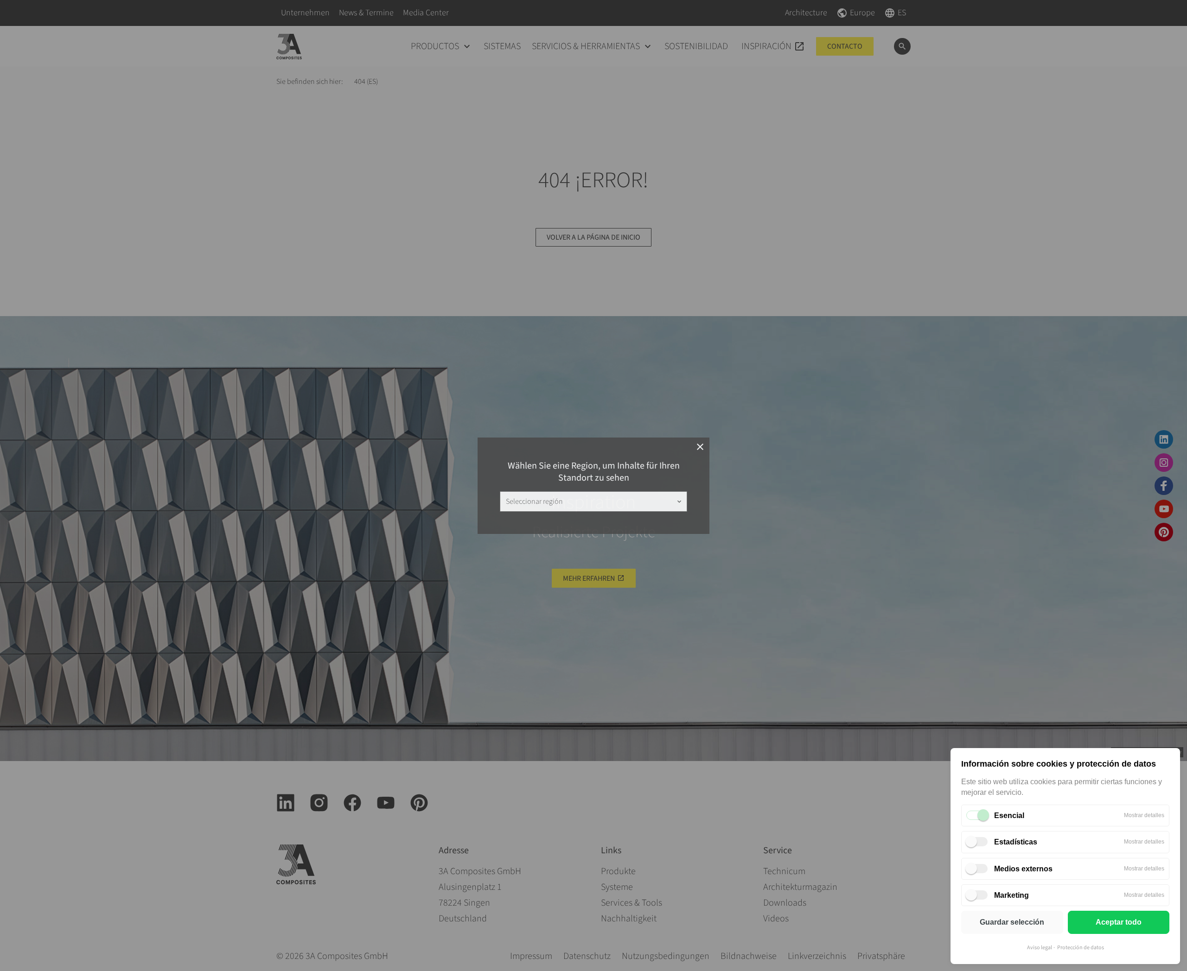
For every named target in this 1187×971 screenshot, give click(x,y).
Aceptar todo (1119, 922)
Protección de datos (1080, 948)
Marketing (1011, 895)
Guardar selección (1012, 922)
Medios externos (1023, 869)
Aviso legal (1039, 948)
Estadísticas (1015, 842)
